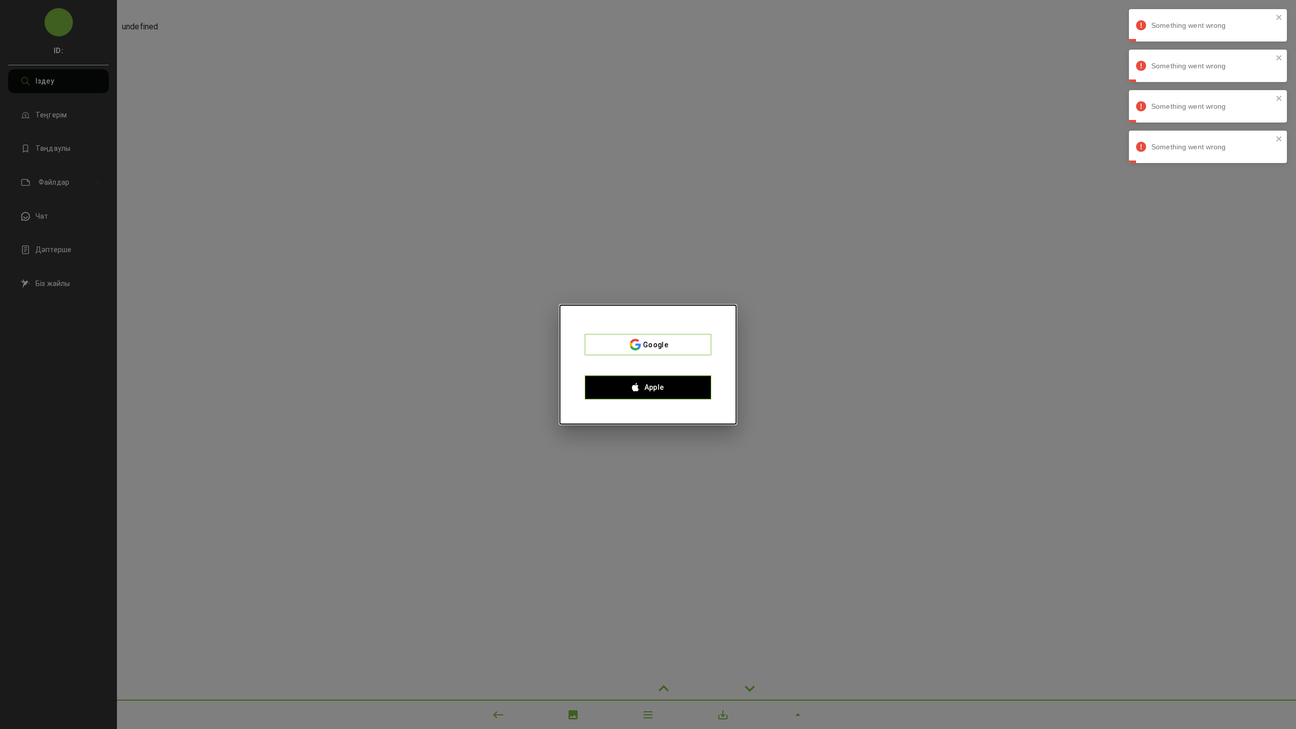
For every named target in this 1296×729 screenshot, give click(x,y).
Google (655, 345)
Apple (654, 387)
